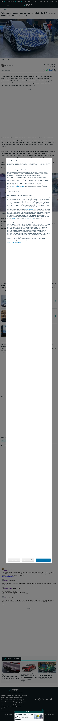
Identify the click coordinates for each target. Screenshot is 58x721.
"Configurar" (14, 218)
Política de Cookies (12, 185)
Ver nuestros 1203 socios (14, 242)
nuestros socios (29, 209)
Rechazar (14, 560)
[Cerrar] (43, 710)
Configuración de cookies (18, 186)
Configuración (28, 560)
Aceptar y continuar (43, 560)
